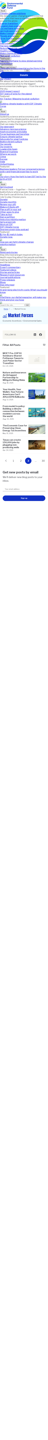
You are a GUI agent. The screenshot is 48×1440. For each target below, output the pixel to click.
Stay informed (7, 285)
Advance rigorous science (13, 129)
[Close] (46, 2)
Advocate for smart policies (14, 139)
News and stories (9, 252)
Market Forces (20, 315)
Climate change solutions (13, 13)
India (2, 161)
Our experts (6, 146)
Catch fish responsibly (11, 41)
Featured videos (8, 270)
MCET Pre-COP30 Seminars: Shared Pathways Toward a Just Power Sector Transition (13, 358)
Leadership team (8, 149)
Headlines (5, 265)
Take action (6, 214)
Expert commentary (10, 267)
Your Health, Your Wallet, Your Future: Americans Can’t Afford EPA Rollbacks (14, 393)
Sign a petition (7, 217)
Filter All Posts (11, 345)
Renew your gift (8, 204)
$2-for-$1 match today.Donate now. (11, 235)
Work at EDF (6, 224)
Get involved (6, 187)
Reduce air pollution (10, 56)
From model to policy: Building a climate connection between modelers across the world (14, 411)
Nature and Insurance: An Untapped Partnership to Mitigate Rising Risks (14, 376)
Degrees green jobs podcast (14, 229)
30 (43, 460)
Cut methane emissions (12, 28)
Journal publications (10, 277)
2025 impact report (10, 91)
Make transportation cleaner (15, 33)
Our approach (7, 126)
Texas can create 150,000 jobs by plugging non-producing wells (12, 444)
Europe (3, 159)
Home (6, 309)
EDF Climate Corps (9, 227)
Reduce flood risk (8, 48)
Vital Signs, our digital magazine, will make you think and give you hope (23, 298)
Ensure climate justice (11, 136)
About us (4, 114)
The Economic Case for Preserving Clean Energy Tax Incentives (15, 428)
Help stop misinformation (13, 219)
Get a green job (8, 222)
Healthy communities (11, 51)
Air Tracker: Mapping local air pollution (19, 99)
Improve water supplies (12, 43)
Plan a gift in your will (10, 209)
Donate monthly (8, 202)
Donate (24, 75)
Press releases (7, 280)
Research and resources (12, 275)
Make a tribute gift (9, 207)
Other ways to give (9, 212)
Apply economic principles (13, 131)
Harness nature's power (12, 46)
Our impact (5, 79)
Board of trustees (9, 151)
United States (7, 164)
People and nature (9, 36)
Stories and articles (10, 272)
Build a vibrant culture (11, 141)
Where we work (8, 154)
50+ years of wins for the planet (16, 94)
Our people (5, 144)
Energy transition (9, 23)
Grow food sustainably (11, 38)
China (3, 156)
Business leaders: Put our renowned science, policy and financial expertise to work (22, 170)
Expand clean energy (10, 26)
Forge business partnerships (14, 134)
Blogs (3, 282)
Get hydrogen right (9, 31)
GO (27, 70)
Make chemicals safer (11, 53)
